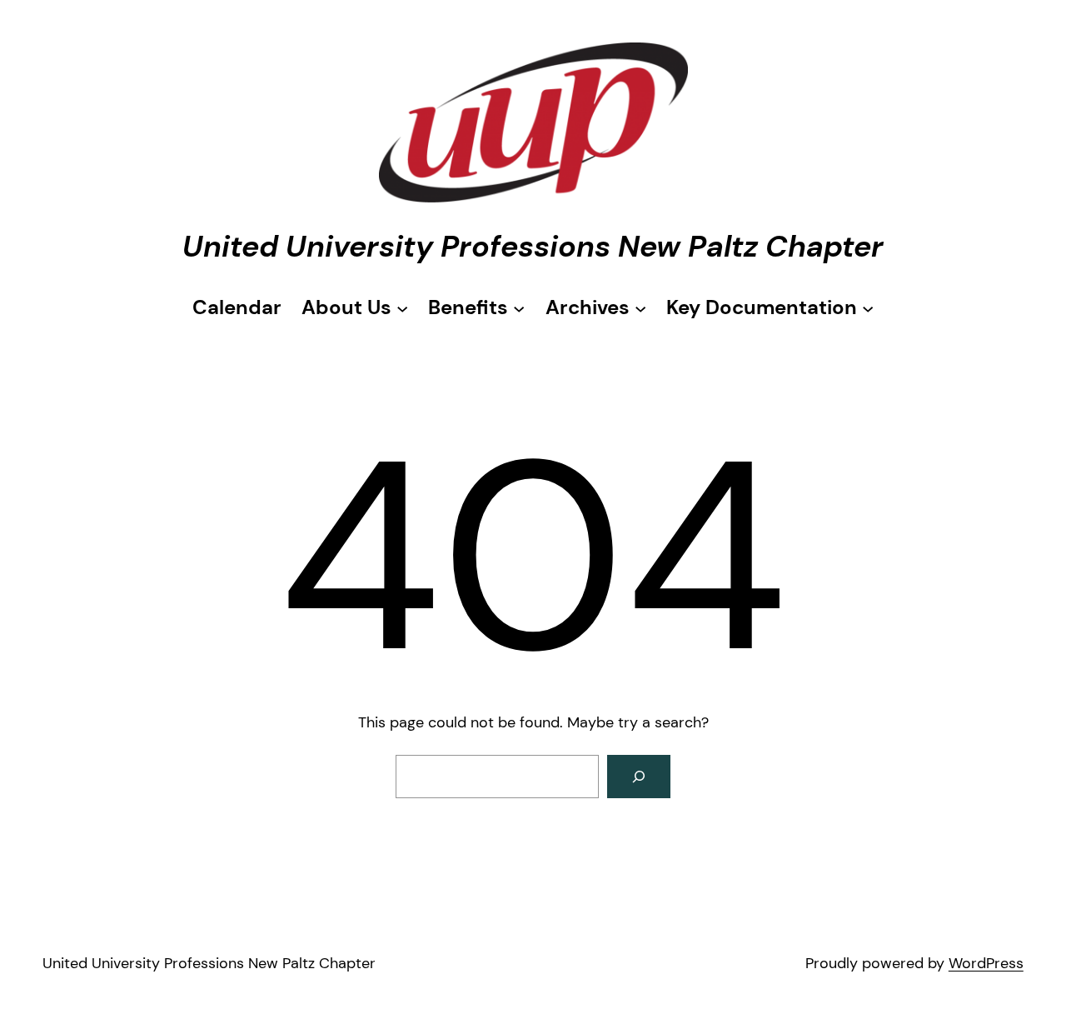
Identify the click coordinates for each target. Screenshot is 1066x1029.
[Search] (638, 776)
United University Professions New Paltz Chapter (533, 246)
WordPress (986, 963)
